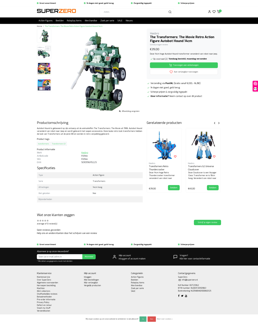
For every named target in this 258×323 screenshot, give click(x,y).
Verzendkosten (43, 311)
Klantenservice (43, 277)
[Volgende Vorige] (219, 122)
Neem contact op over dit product (185, 96)
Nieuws (129, 20)
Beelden (60, 20)
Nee (151, 319)
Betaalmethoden (44, 296)
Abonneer (89, 256)
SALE (119, 20)
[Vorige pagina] (214, 122)
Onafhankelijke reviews (47, 294)
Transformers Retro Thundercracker (158, 168)
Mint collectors (43, 291)
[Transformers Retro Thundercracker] (164, 145)
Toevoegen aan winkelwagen (186, 65)
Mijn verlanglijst (91, 282)
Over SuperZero (44, 280)
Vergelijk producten (92, 285)
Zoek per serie (107, 20)
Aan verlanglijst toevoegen (185, 72)
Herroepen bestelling (46, 285)
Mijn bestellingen (91, 280)
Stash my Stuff (43, 308)
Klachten (41, 288)
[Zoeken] (170, 12)
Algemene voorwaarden (47, 282)
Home (39, 26)
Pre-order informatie (46, 299)
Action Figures (46, 20)
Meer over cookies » (165, 319)
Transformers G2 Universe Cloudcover (201, 168)
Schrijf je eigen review (159, 44)
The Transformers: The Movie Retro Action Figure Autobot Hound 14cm (74, 26)
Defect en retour (44, 305)
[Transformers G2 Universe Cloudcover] (203, 145)
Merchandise (91, 20)
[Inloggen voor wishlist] (175, 156)
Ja (143, 319)
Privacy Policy (43, 302)
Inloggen (87, 277)
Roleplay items (74, 20)
